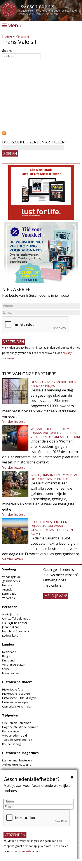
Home (7, 36)
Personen (23, 36)
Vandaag (9, 569)
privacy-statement (29, 851)
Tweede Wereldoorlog (17, 740)
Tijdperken (10, 715)
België (6, 656)
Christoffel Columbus (16, 618)
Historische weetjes (15, 702)
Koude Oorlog (11, 744)
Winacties (8, 598)
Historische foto (12, 689)
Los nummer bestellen (17, 760)
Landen (8, 644)
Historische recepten (16, 694)
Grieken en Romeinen (16, 723)
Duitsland (8, 660)
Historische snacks (17, 682)
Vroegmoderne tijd (14, 735)
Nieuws (7, 585)
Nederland (9, 652)
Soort (7, 50)
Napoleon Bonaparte (16, 631)
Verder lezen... (13, 421)
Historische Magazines (20, 753)
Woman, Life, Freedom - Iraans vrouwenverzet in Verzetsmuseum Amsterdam (55, 433)
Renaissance (10, 731)
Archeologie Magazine (16, 764)
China (6, 669)
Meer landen (10, 673)
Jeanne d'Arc (10, 627)
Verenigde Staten (13, 664)
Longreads (9, 594)
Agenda (7, 589)
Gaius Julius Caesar (14, 623)
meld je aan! (55, 595)
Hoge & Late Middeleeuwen (20, 727)
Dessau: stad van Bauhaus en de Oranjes (53, 383)
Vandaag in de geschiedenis (11, 579)
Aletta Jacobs (10, 614)
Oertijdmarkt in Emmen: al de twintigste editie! (54, 476)
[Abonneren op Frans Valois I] (41, 133)
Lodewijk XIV (10, 635)
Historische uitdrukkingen (19, 698)
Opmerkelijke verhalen (17, 706)
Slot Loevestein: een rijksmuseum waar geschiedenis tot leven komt (52, 528)
